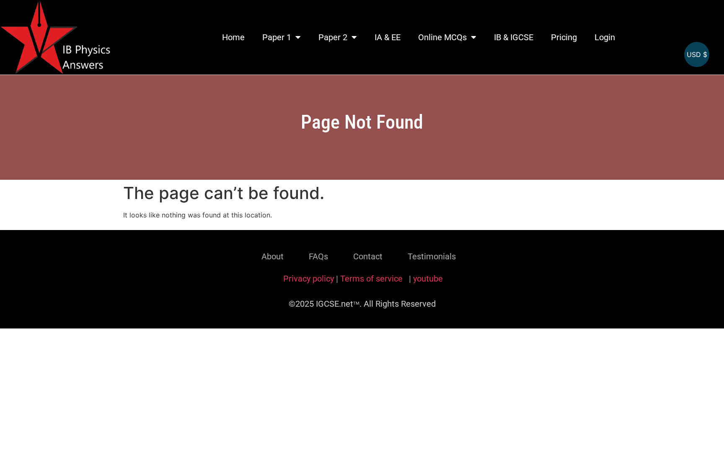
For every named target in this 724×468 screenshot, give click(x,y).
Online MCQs (442, 37)
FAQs (318, 256)
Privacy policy (308, 279)
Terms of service (372, 279)
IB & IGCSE (513, 37)
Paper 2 (332, 37)
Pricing (564, 37)
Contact (368, 256)
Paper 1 (276, 37)
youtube (428, 279)
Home (233, 37)
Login (605, 37)
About (272, 256)
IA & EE (388, 37)
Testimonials (432, 256)
